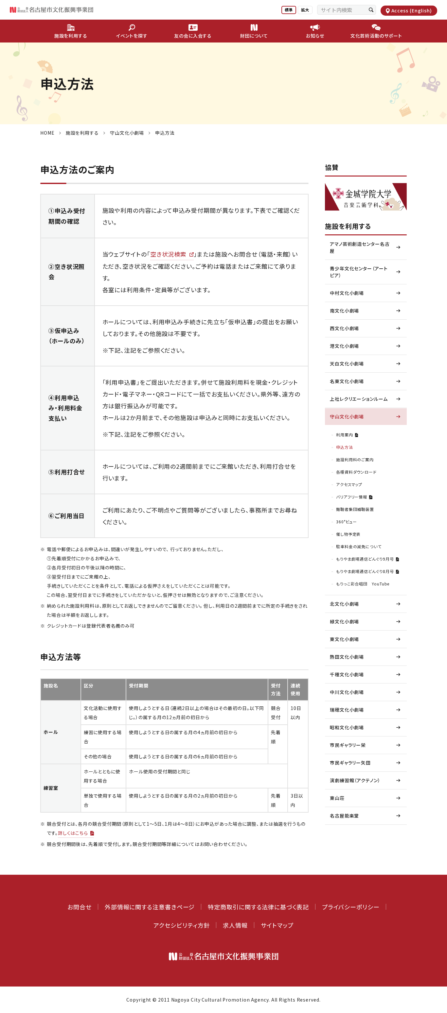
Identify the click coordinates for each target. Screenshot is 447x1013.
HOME (47, 132)
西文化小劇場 (344, 328)
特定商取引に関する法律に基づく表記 (258, 907)
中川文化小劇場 (347, 692)
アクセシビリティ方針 (181, 925)
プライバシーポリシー (351, 907)
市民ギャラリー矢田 (350, 762)
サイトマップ (277, 925)
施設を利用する (82, 132)
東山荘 (337, 798)
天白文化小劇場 (347, 363)
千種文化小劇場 (347, 674)
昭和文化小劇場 (347, 727)
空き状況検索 (168, 254)
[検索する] (371, 10)
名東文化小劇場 (347, 381)
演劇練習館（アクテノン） (355, 780)
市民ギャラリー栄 (348, 745)
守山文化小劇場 (127, 132)
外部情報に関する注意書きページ (150, 907)
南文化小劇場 (344, 310)
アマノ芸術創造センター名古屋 (360, 247)
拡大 (305, 9)
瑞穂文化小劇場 (347, 709)
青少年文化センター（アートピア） (359, 272)
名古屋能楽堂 (344, 815)
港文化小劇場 (344, 346)
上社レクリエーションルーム (359, 399)
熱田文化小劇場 (347, 656)
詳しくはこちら (73, 833)
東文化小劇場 (344, 639)
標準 (289, 9)
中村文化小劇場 (347, 293)
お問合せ (79, 907)
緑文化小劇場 (344, 621)
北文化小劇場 (344, 603)
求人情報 (235, 925)
